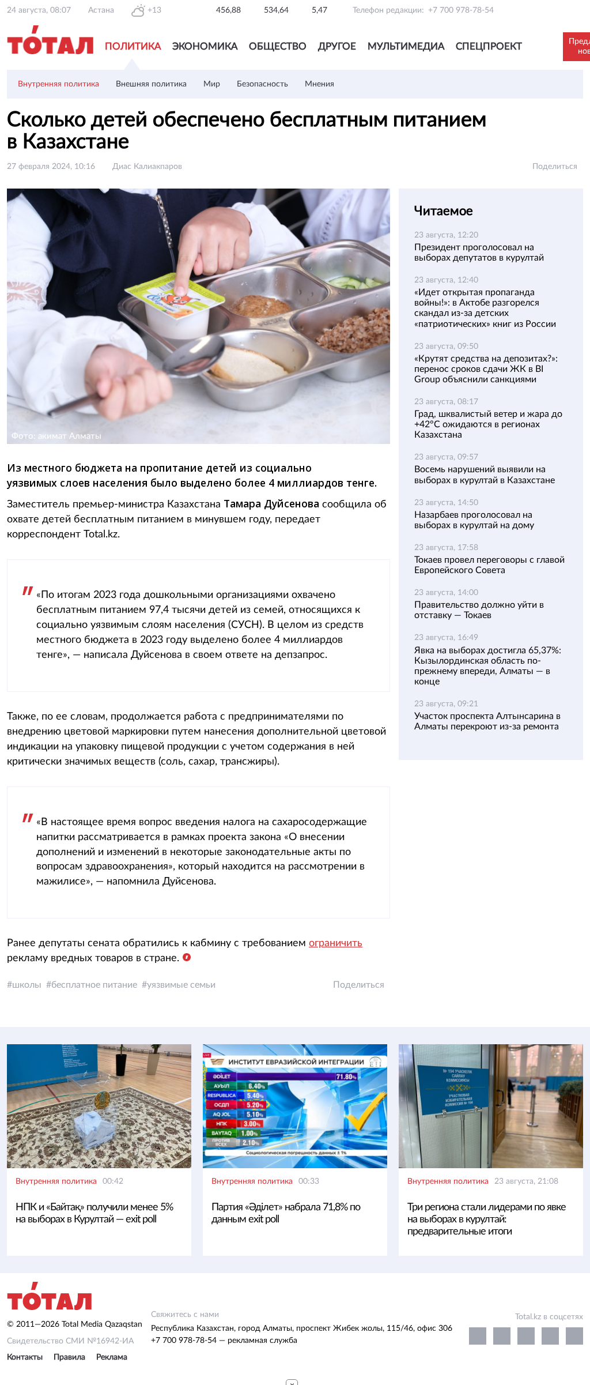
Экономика (204, 46)
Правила (69, 1357)
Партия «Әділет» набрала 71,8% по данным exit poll (285, 1213)
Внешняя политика (151, 84)
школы (26, 984)
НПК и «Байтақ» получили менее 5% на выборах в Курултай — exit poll (94, 1213)
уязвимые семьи (181, 984)
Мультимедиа (406, 46)
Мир (211, 84)
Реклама (111, 1357)
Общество (278, 46)
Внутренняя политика (58, 84)
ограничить (335, 943)
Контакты (25, 1357)
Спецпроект (489, 46)
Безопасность (262, 84)
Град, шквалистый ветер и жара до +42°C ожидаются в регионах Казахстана (488, 424)
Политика (133, 46)
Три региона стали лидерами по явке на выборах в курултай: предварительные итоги (486, 1219)
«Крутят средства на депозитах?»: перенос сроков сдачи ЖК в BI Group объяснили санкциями (486, 369)
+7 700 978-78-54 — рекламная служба (224, 1341)
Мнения (319, 84)
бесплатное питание (94, 984)
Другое (337, 46)
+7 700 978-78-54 (461, 10)
